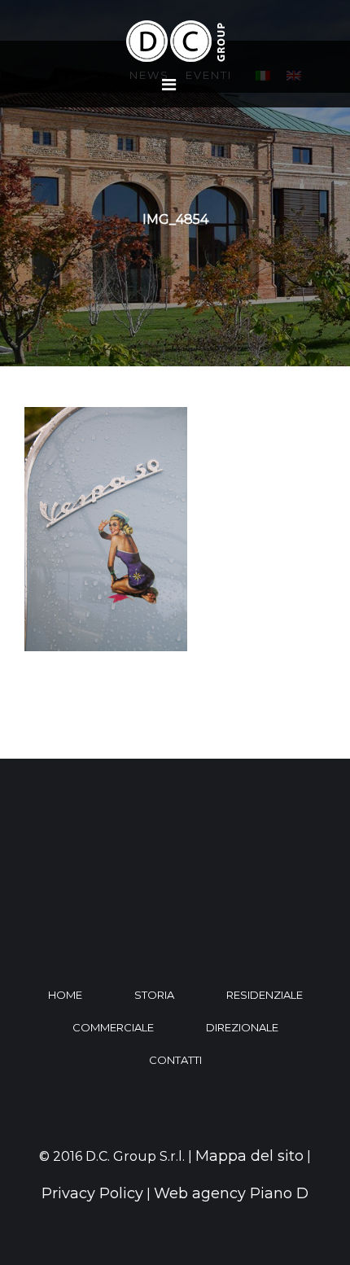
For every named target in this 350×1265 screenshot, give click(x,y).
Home (65, 994)
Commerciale (113, 1027)
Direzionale (242, 1027)
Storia (154, 994)
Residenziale (264, 994)
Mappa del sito (249, 1156)
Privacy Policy (92, 1193)
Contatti (175, 1059)
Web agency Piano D (231, 1193)
